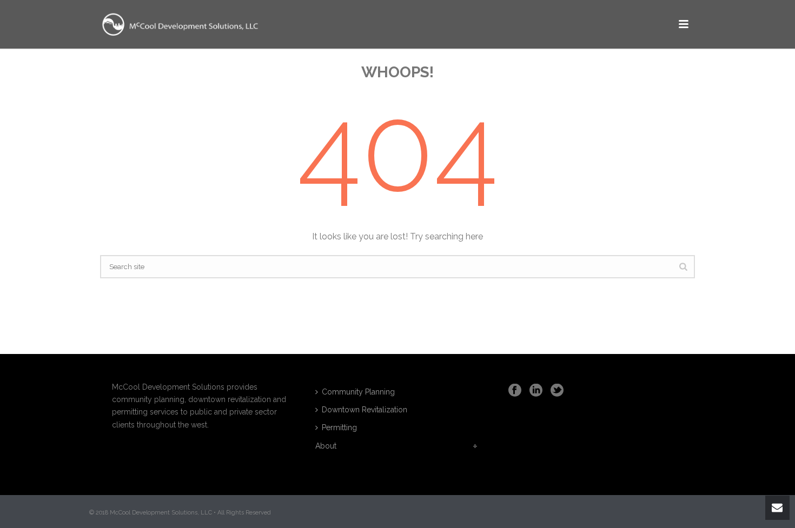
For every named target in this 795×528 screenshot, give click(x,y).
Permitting (339, 427)
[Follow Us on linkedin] (535, 391)
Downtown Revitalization (364, 409)
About (325, 446)
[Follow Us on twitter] (557, 391)
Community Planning (358, 391)
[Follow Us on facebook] (514, 391)
